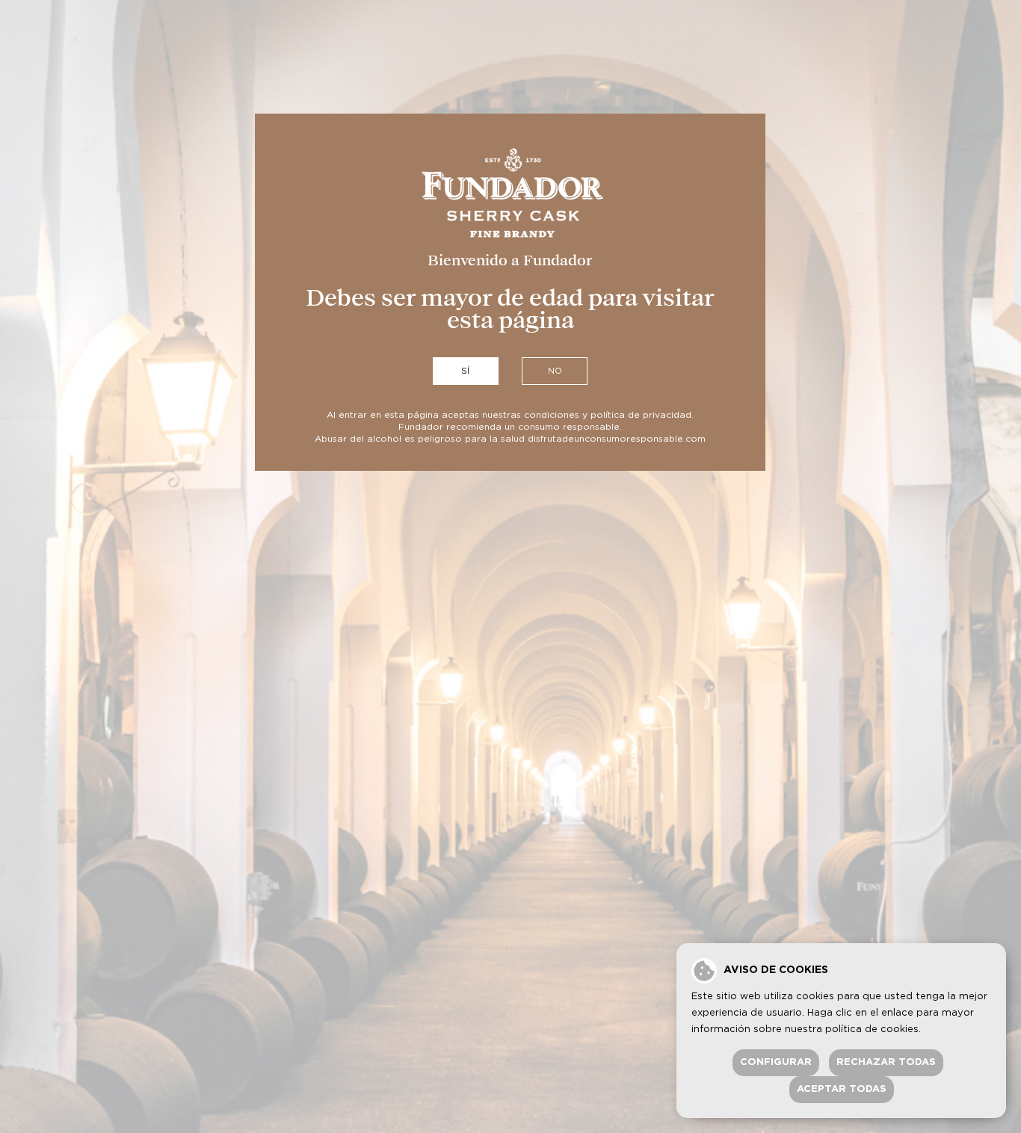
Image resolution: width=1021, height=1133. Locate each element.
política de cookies (872, 1029)
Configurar (776, 1062)
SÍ (465, 371)
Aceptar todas (841, 1089)
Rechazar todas (886, 1062)
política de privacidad (640, 414)
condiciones (551, 414)
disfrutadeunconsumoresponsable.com (617, 438)
